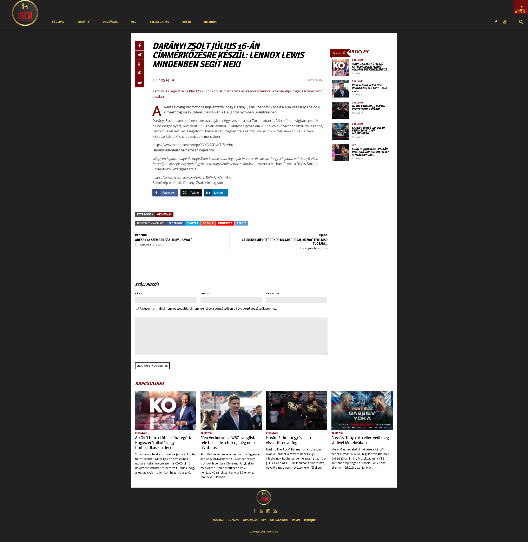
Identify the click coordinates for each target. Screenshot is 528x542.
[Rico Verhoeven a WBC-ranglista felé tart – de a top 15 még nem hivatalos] (340, 88)
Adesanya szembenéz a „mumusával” (163, 240)
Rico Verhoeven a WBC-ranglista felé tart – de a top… (369, 87)
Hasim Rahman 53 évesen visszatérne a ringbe (368, 108)
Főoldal (58, 22)
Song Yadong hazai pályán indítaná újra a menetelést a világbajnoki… (370, 151)
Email (204, 293)
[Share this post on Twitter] (139, 55)
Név (137, 293)
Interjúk (210, 22)
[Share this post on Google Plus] (139, 64)
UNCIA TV (83, 22)
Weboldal (273, 293)
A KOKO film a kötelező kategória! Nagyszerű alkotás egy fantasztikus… (370, 66)
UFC (133, 22)
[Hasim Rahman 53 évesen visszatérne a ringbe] (340, 110)
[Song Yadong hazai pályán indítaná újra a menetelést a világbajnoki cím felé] (340, 152)
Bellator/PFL (159, 22)
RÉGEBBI (141, 235)
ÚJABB (323, 235)
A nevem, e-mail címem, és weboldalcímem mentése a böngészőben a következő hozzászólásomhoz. (208, 308)
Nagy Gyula (166, 80)
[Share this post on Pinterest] (139, 73)
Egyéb (186, 22)
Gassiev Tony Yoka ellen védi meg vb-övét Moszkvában (368, 130)
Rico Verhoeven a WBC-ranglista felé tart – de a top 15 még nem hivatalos (228, 442)
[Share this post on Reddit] (139, 82)
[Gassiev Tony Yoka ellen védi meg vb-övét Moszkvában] (340, 131)
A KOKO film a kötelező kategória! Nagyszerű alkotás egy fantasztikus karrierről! (164, 442)
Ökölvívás (110, 22)
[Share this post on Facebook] (139, 45)
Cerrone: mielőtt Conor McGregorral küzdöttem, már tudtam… (285, 242)
